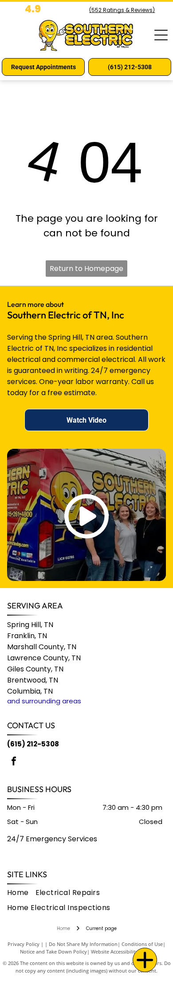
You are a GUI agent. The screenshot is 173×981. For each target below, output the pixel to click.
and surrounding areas (44, 701)
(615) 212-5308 (33, 744)
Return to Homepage (86, 268)
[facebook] (13, 762)
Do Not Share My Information (83, 944)
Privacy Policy (23, 944)
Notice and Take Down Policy (53, 951)
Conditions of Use (142, 944)
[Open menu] (161, 35)
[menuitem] (21, 892)
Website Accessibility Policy (122, 951)
